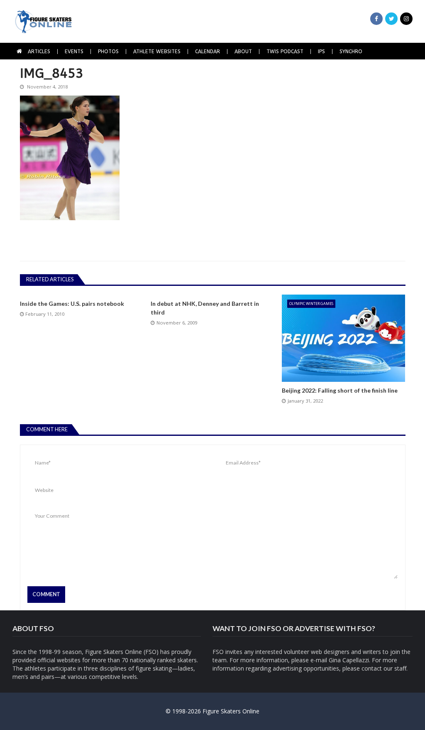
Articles (39, 51)
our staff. (395, 668)
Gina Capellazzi (349, 660)
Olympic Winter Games (311, 303)
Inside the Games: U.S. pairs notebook (72, 303)
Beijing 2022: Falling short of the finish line (340, 390)
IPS (321, 51)
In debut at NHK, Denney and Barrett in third (205, 308)
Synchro (351, 51)
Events (74, 51)
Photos (108, 51)
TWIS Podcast (284, 51)
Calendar (207, 51)
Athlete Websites (157, 51)
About (243, 51)
